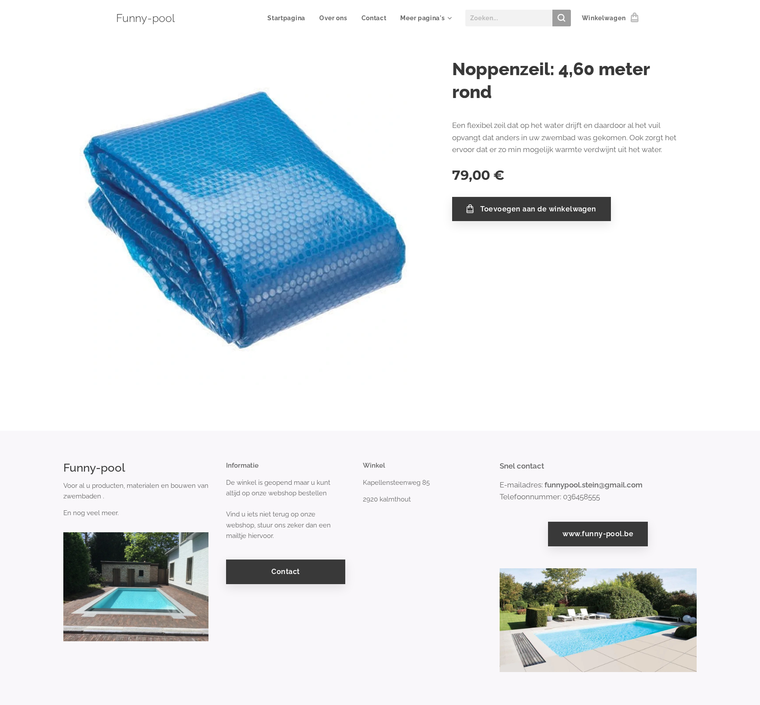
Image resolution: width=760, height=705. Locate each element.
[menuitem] (288, 18)
